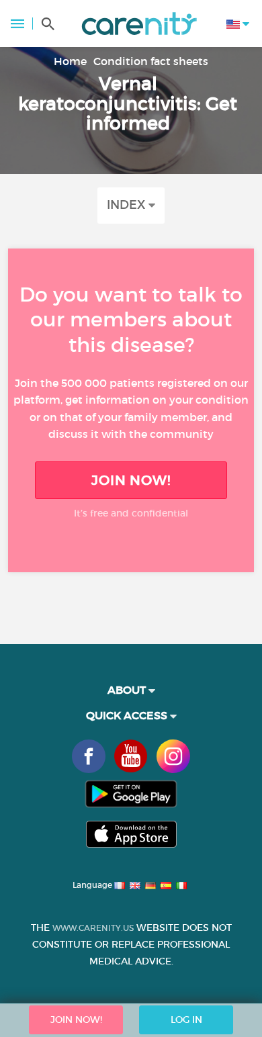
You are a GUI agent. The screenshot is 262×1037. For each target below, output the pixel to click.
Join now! (131, 480)
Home (70, 61)
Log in (186, 1019)
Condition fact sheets (150, 61)
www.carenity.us (93, 928)
